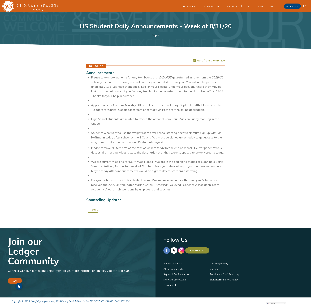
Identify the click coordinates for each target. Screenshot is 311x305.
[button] (19, 286)
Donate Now (292, 6)
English (272, 303)
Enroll (260, 6)
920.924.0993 (107, 301)
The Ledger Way (219, 263)
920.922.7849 (124, 301)
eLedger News (189, 6)
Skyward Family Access (176, 274)
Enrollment (169, 285)
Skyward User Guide (174, 279)
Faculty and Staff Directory (225, 274)
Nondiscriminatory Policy (224, 279)
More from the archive (211, 60)
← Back (93, 209)
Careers (214, 269)
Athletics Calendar (173, 269)
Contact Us (197, 250)
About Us (274, 6)
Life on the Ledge (211, 6)
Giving (247, 6)
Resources (232, 6)
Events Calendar (172, 263)
